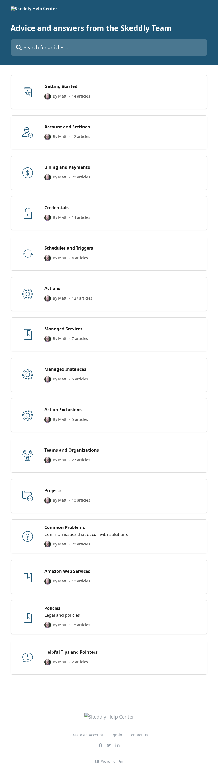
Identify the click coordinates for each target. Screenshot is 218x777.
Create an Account (86, 734)
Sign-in (116, 734)
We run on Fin (112, 761)
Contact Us (138, 734)
